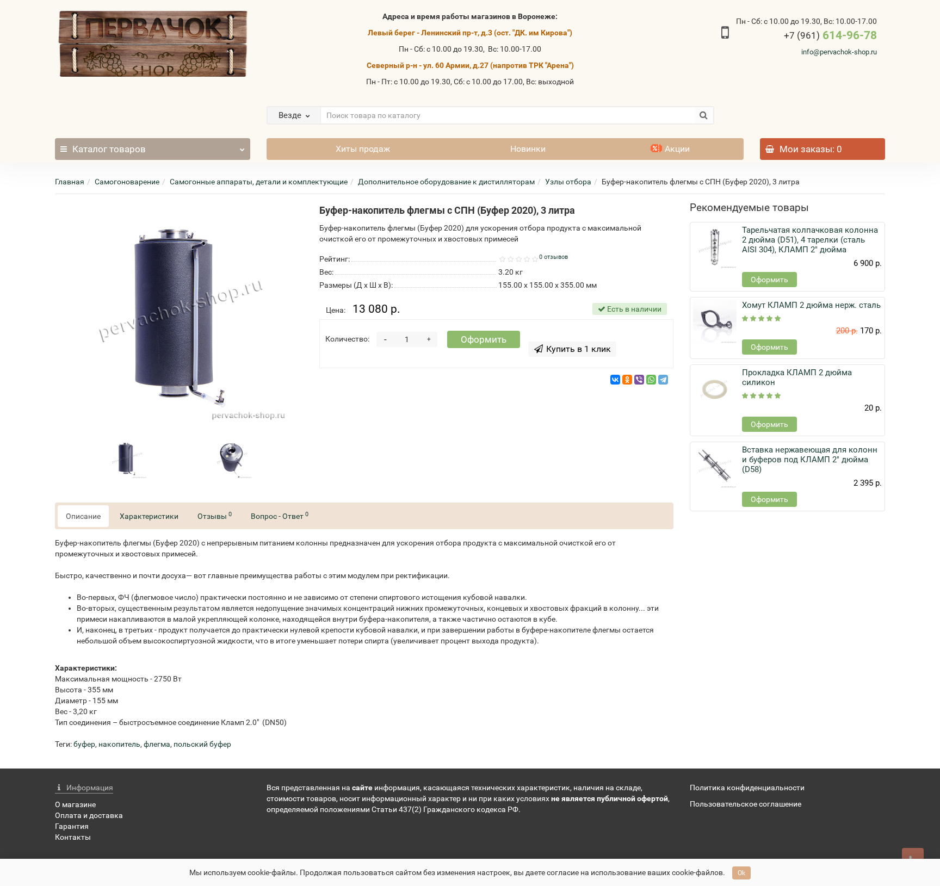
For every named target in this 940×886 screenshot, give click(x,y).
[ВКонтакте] (615, 380)
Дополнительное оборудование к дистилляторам (446, 181)
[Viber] (639, 380)
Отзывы (214, 516)
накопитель (119, 744)
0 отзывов (553, 257)
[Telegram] (663, 380)
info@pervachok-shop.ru (839, 52)
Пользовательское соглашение (745, 804)
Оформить (483, 339)
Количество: (347, 338)
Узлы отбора (568, 181)
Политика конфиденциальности (747, 787)
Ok (741, 873)
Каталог (109, 149)
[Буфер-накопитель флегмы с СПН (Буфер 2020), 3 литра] (179, 314)
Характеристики (149, 516)
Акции (677, 149)
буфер (84, 744)
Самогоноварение (127, 181)
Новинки (528, 149)
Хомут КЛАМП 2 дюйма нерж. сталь (811, 305)
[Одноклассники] (627, 380)
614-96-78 (830, 35)
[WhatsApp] (651, 380)
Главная (69, 181)
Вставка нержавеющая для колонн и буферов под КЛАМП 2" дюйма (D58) (809, 459)
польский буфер (202, 744)
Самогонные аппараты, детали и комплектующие (259, 181)
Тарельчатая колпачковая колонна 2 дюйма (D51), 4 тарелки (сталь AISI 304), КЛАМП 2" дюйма (810, 240)
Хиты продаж (363, 149)
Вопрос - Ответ (279, 516)
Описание (83, 516)
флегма (157, 744)
